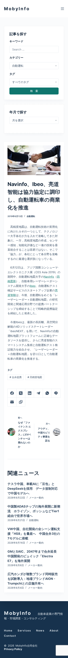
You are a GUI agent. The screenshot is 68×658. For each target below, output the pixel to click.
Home (8, 630)
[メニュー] (62, 8)
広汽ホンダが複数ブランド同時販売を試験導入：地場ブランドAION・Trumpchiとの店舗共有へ (32, 578)
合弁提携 (16, 377)
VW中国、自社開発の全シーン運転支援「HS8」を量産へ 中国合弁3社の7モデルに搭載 (33, 533)
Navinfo (49, 276)
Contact (10, 635)
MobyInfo (17, 8)
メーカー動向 (36, 497)
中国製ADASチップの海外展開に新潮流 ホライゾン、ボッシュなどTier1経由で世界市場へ (33, 511)
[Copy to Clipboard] (21, 402)
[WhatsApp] (47, 393)
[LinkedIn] (29, 393)
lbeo (33, 286)
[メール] (12, 402)
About (54, 630)
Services (24, 630)
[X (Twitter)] (21, 393)
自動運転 (31, 216)
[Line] (56, 393)
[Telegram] (38, 393)
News (40, 630)
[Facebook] (12, 393)
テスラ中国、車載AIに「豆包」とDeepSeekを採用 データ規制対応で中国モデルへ (32, 488)
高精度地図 (35, 377)
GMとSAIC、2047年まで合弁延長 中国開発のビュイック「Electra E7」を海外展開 (33, 556)
